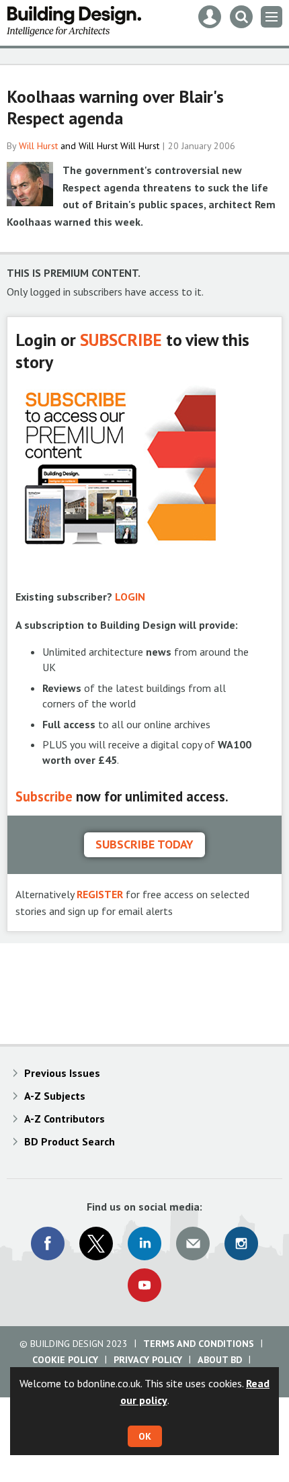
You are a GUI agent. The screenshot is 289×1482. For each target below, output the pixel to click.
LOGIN (130, 596)
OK (144, 1436)
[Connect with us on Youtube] (144, 1285)
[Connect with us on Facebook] (47, 1243)
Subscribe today (144, 844)
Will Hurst (38, 146)
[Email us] (192, 1243)
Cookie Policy (65, 1360)
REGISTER (100, 894)
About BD (220, 1360)
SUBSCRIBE (121, 340)
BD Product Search (69, 1141)
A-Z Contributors (64, 1118)
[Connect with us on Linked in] (144, 1243)
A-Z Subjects (54, 1095)
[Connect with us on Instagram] (241, 1243)
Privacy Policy (148, 1360)
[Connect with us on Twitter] (96, 1243)
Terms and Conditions (198, 1344)
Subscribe (44, 796)
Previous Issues (62, 1073)
